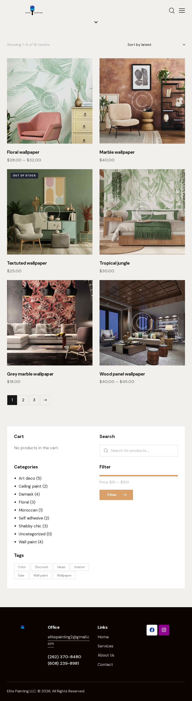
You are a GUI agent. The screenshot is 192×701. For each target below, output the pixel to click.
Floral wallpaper (23, 152)
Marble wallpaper (117, 152)
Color (22, 567)
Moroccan (28, 510)
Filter (112, 495)
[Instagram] (164, 630)
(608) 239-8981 (63, 663)
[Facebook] (152, 630)
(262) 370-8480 (64, 657)
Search (105, 451)
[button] (36, 100)
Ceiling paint (30, 486)
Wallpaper (64, 575)
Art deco (27, 478)
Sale (21, 575)
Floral (24, 502)
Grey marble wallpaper (30, 374)
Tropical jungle (115, 263)
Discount (41, 567)
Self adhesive (31, 518)
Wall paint (28, 541)
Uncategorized (32, 534)
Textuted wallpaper (27, 263)
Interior (79, 567)
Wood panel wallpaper (122, 374)
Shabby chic (30, 526)
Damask (26, 494)
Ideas (61, 567)
